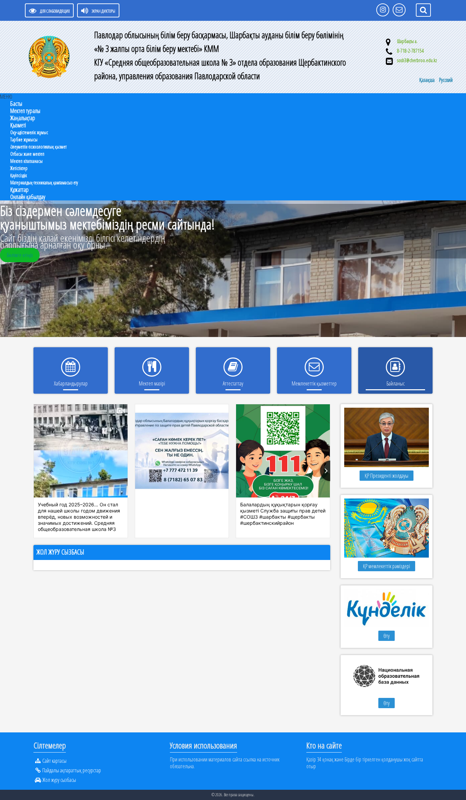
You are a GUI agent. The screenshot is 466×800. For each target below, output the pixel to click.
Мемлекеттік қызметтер (314, 383)
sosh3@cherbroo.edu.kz (417, 60)
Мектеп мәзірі (152, 383)
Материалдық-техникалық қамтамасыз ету (44, 182)
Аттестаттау (233, 383)
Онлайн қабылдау (27, 197)
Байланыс (396, 383)
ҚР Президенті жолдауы (386, 475)
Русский (446, 80)
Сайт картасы (54, 760)
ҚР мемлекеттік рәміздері (386, 566)
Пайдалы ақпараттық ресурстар (71, 770)
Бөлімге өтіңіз (20, 255)
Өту (386, 636)
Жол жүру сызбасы (60, 552)
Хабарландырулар (71, 383)
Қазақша (427, 80)
